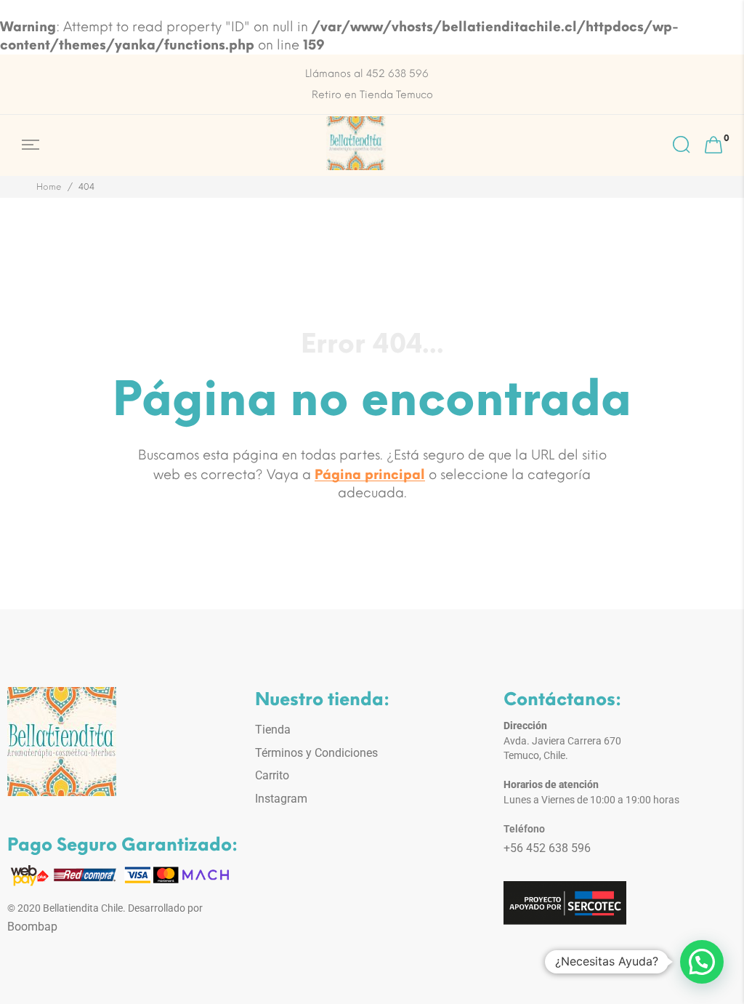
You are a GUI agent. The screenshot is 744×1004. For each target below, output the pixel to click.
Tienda (273, 729)
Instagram (281, 799)
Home (49, 187)
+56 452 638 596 (547, 848)
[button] (702, 962)
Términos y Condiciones (316, 753)
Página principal (370, 475)
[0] (713, 145)
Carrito (272, 775)
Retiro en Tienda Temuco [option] (372, 95)
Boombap (32, 926)
